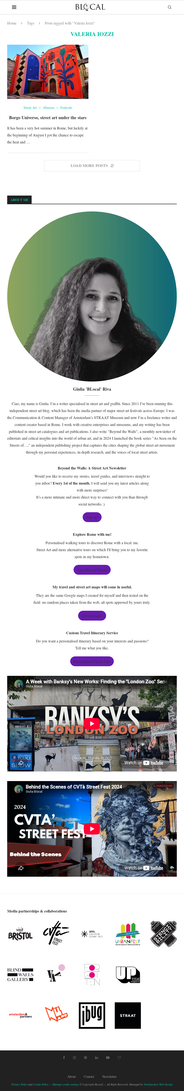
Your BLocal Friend (92, 569)
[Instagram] (74, 1057)
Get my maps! (92, 615)
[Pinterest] (85, 1057)
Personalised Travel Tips (92, 661)
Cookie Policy (40, 1084)
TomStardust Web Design (158, 1084)
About (71, 1076)
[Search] (169, 7)
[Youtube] (107, 1057)
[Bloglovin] (119, 1057)
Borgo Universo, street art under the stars (47, 117)
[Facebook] (64, 1057)
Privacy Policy (19, 1084)
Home (12, 22)
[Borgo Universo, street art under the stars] (47, 72)
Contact (89, 1076)
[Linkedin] (96, 1057)
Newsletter (109, 1076)
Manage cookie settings (65, 1084)
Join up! (92, 517)
